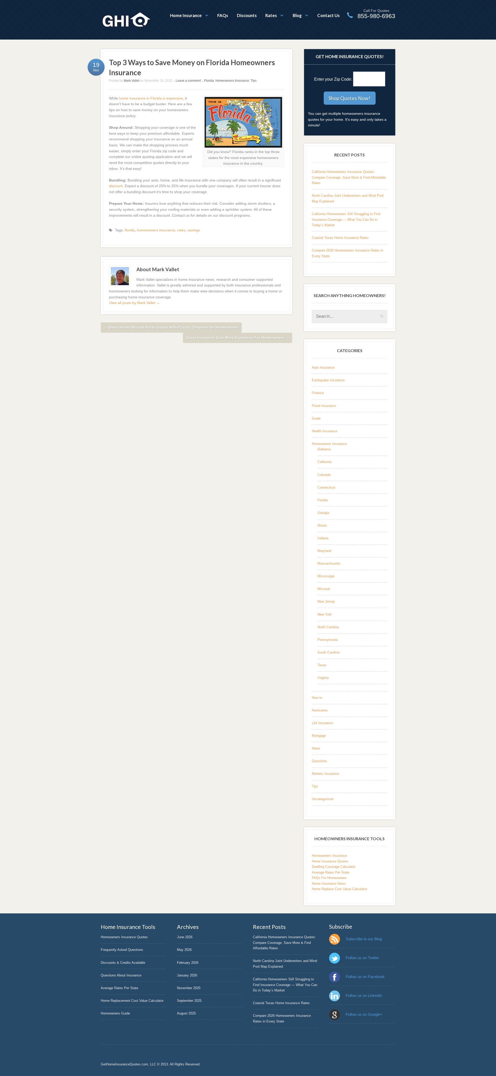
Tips (254, 80)
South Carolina (328, 652)
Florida (209, 80)
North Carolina (328, 627)
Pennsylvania (327, 640)
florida (130, 230)
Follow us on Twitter (362, 958)
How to (317, 698)
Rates (271, 15)
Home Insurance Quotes (330, 861)
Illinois (322, 525)
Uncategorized (322, 799)
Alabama (324, 449)
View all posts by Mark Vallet (134, 303)
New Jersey (326, 601)
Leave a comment (188, 80)
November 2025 (188, 988)
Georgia (323, 513)
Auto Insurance (323, 367)
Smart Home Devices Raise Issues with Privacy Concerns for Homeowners (171, 327)
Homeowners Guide (115, 1013)
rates (181, 230)
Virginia (323, 678)
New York (324, 614)
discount (116, 186)
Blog (297, 15)
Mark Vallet (131, 80)
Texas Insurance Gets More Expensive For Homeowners (237, 338)
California (324, 462)
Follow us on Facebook (365, 976)
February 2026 (187, 963)
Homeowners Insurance (232, 80)
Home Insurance (186, 15)
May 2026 (184, 950)
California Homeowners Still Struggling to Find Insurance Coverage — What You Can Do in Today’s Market (346, 219)
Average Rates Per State (330, 872)
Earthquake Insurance (328, 380)
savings (194, 230)
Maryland (324, 551)
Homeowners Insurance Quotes (124, 937)
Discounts (247, 15)
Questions (319, 761)
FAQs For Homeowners (329, 878)
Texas (322, 665)
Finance (318, 393)
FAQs (222, 15)
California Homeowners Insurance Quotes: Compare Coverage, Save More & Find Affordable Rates (349, 177)
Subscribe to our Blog (364, 939)
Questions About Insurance (121, 975)
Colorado (324, 475)
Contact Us (328, 15)
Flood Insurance (324, 406)
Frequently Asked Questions (122, 950)
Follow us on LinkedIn (364, 995)
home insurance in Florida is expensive (151, 98)
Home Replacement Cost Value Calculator (132, 1001)
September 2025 (189, 1001)
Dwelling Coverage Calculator (333, 867)
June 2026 (184, 937)
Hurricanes (320, 710)
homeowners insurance (156, 230)
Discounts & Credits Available (123, 963)
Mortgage (319, 736)
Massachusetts (328, 563)
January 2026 (187, 975)
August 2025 (186, 1013)
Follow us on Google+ (364, 1014)
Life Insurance (322, 723)
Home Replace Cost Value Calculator (339, 889)
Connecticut (326, 487)
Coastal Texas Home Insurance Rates (340, 238)
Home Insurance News (329, 883)
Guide (316, 418)
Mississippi (325, 576)
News (316, 748)
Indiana (322, 538)
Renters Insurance (325, 774)
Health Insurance (324, 431)
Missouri (323, 589)
